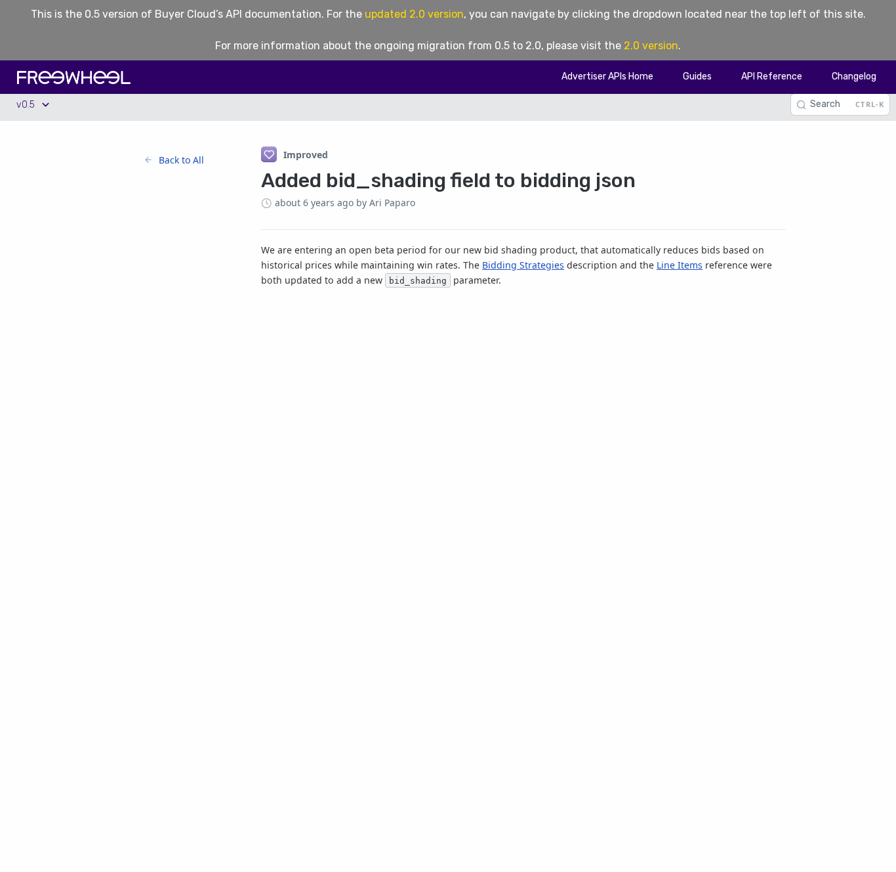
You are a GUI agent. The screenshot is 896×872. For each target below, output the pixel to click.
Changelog (854, 76)
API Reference (771, 76)
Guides (697, 76)
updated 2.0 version (414, 14)
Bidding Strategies (523, 265)
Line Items (680, 265)
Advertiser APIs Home (607, 76)
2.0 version (651, 45)
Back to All (181, 160)
